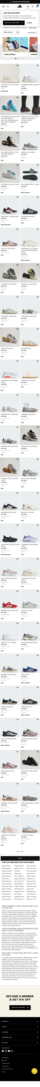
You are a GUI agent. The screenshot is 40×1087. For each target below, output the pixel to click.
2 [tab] (19, 58)
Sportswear (30, 889)
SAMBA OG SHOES (26, 706)
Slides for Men (31, 884)
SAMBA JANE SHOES (7, 348)
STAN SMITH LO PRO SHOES (29, 771)
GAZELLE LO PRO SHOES (8, 248)
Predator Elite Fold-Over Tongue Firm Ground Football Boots (29, 118)
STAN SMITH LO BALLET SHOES (10, 184)
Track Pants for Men (32, 894)
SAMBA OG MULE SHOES (28, 380)
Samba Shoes (6, 866)
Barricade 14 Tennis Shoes (10, 216)
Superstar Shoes (7, 886)
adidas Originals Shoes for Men (7, 871)
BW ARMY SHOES (26, 348)
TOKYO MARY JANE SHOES (8, 316)
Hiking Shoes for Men (7, 868)
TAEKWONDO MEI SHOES (28, 414)
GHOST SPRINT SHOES (7, 771)
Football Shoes (19, 866)
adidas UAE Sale (19, 879)
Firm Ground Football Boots (19, 881)
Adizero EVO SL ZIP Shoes (29, 446)
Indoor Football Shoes (19, 886)
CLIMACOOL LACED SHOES (9, 284)
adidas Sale (18, 873)
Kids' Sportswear (7, 884)
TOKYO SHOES (25, 674)
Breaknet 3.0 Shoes (27, 512)
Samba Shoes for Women (7, 876)
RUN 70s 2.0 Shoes (26, 610)
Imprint (4, 1071)
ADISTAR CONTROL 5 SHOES (29, 739)
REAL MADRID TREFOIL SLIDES (30, 184)
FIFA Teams (18, 894)
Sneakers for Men (32, 879)
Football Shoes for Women (19, 896)
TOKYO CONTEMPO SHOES (8, 739)
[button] (17, 65)
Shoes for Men (31, 868)
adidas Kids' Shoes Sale (19, 868)
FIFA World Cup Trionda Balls (19, 899)
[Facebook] (3, 1051)
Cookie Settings (5, 1063)
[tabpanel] (20, 461)
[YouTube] (9, 1051)
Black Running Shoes (32, 886)
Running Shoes (31, 871)
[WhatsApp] (12, 1051)
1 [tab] (16, 58)
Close (29, 22)
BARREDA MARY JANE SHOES (9, 414)
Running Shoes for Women (32, 881)
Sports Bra (5, 879)
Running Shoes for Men (32, 866)
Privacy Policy (5, 1066)
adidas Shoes (31, 873)
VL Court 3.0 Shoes (27, 835)
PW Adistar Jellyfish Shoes (10, 84)
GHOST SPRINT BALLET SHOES (30, 803)
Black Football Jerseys (7, 889)
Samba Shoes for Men (7, 881)
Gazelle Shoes (6, 891)
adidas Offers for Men (19, 884)
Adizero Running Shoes (32, 876)
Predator (17, 871)
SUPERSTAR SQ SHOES (27, 216)
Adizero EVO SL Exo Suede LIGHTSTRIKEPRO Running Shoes (29, 250)
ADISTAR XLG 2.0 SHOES (28, 152)
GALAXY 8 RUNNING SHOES (9, 578)
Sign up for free (18, 1007)
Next (20, 858)
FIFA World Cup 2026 (19, 889)
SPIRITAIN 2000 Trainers (28, 478)
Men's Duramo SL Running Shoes (32, 896)
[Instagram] (6, 1051)
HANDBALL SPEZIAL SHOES (9, 803)
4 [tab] (24, 58)
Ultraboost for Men (32, 891)
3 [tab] (21, 58)
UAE (5, 1060)
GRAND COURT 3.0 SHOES (8, 642)
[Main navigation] (3, 6)
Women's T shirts (32, 899)
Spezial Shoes (6, 896)
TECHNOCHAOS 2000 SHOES (29, 642)
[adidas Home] (20, 6)
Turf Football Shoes (19, 876)
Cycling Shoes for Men (7, 899)
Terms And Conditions (7, 1069)
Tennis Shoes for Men (7, 873)
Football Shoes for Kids (19, 891)
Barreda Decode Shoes (8, 512)
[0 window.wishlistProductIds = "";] (8, 6)
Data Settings (5, 1057)
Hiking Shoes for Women (7, 894)
